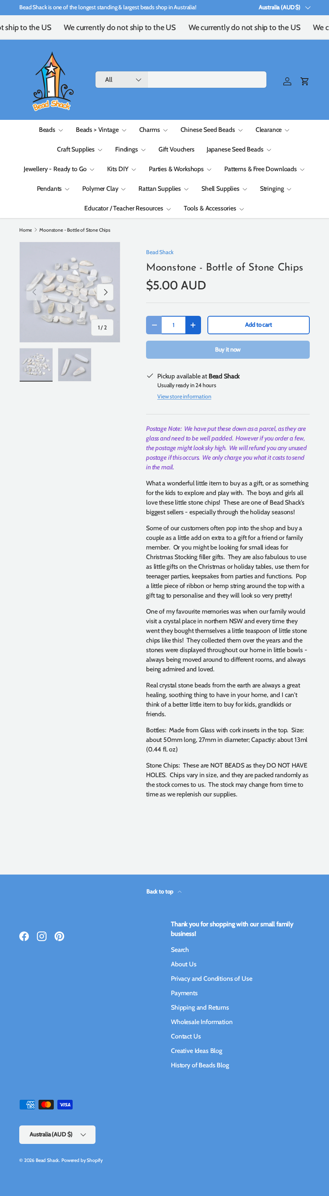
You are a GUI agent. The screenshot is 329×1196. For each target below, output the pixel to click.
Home (25, 230)
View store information (184, 396)
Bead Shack (159, 252)
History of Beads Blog (200, 1065)
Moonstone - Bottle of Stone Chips (74, 230)
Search (180, 950)
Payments (184, 993)
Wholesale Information (202, 1022)
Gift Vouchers (176, 149)
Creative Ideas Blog (196, 1051)
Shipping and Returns (200, 1007)
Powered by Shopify (82, 1160)
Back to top (160, 891)
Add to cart (258, 324)
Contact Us (186, 1036)
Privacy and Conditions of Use (211, 978)
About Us (184, 964)
